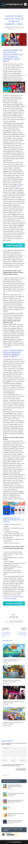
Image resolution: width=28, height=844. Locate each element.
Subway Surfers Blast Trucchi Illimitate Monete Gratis (16, 801)
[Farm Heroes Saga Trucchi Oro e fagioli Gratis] (5, 794)
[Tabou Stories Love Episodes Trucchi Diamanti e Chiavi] (14, 692)
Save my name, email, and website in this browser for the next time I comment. (12, 765)
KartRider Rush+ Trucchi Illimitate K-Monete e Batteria (13, 723)
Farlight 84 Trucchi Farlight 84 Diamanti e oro (16, 814)
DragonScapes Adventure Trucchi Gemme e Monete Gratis (15, 786)
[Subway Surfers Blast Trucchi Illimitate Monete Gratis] (5, 801)
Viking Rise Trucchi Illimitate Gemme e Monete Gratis (15, 821)
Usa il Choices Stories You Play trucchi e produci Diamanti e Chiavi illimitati (13, 353)
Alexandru (12, 27)
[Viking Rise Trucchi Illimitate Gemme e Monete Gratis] (5, 822)
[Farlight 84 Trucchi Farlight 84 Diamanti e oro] (5, 815)
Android (10, 29)
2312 (9, 807)
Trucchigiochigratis (15, 842)
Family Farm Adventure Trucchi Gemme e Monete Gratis (12, 660)
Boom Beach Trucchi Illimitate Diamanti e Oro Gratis (12, 681)
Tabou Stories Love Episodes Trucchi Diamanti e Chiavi (13, 702)
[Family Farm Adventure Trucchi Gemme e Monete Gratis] (14, 650)
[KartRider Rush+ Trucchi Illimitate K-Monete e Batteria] (14, 713)
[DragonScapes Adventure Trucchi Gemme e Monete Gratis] (5, 786)
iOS (13, 29)
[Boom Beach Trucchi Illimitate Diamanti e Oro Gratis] (14, 671)
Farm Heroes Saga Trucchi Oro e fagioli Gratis (16, 794)
